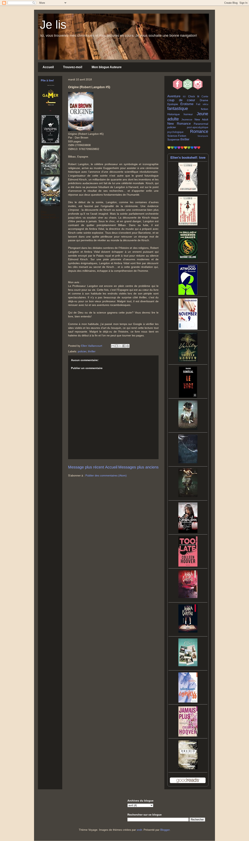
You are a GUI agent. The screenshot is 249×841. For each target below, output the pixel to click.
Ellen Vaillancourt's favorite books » (50, 215)
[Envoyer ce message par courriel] (113, 346)
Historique (173, 114)
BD (184, 96)
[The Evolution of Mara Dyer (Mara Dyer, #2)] (187, 462)
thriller (92, 351)
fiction (204, 109)
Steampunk (202, 136)
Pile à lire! (47, 80)
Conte (205, 96)
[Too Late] (187, 565)
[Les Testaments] (187, 293)
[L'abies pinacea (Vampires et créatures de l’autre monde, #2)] (50, 143)
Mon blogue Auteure (107, 67)
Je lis (53, 24)
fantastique (177, 108)
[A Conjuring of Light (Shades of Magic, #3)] (187, 190)
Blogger (165, 829)
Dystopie (172, 104)
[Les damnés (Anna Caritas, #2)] (187, 597)
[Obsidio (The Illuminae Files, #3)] (187, 768)
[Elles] (187, 665)
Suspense (173, 139)
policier (82, 351)
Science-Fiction (176, 135)
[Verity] (187, 360)
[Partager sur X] (120, 346)
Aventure (173, 96)
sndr (139, 829)
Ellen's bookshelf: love (187, 157)
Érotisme (186, 104)
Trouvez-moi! (72, 67)
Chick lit (193, 96)
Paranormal (201, 123)
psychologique (175, 132)
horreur (188, 114)
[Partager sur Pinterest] (128, 346)
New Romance (179, 123)
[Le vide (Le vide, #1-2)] (188, 396)
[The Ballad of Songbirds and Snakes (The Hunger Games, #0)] (187, 258)
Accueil (48, 67)
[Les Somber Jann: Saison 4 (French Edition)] (187, 532)
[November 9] (187, 328)
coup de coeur (181, 100)
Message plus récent (86, 467)
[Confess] (187, 701)
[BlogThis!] (116, 346)
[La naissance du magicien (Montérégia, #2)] (50, 205)
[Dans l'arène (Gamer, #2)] (50, 112)
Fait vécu (202, 104)
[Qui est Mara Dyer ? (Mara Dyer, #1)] (187, 496)
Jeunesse (186, 119)
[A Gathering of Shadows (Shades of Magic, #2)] (187, 224)
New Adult (201, 119)
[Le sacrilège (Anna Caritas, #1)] (187, 631)
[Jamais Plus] (187, 735)
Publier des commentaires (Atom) (106, 475)
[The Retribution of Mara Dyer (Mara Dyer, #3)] (187, 429)
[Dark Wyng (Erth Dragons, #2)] (50, 173)
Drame (204, 100)
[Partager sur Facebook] (124, 346)
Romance (199, 131)
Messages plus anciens (138, 467)
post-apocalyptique (197, 127)
